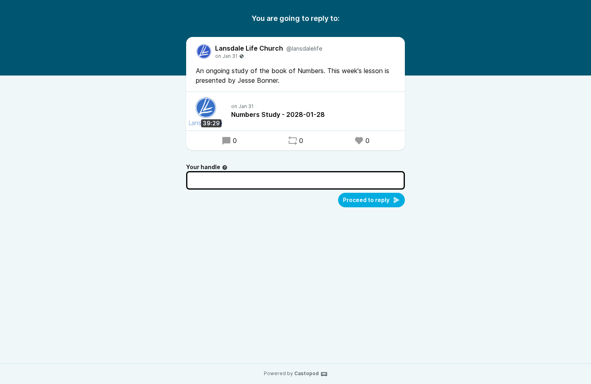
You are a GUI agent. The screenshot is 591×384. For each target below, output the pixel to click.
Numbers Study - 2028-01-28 (278, 114)
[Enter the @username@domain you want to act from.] (225, 167)
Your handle (203, 166)
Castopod (306, 373)
